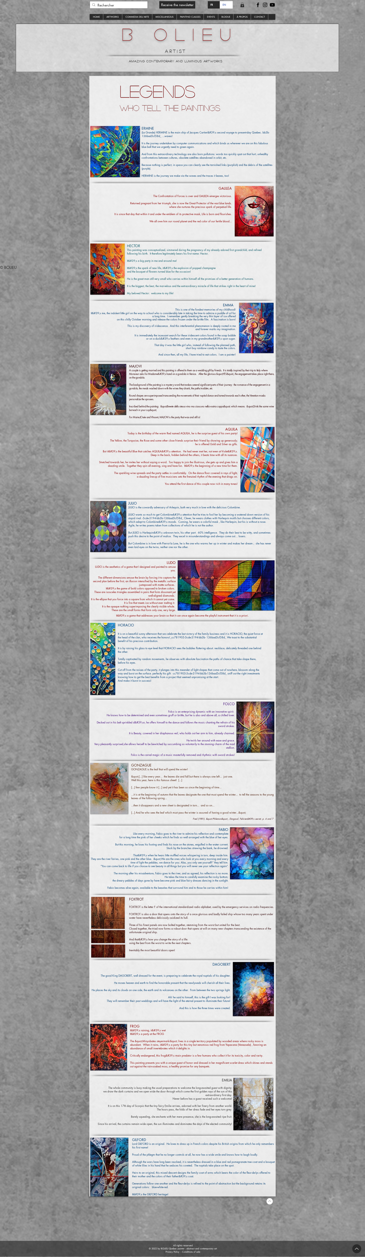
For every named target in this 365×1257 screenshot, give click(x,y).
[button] (177, 5)
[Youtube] (272, 5)
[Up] (356, 1248)
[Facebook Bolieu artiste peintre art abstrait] (258, 5)
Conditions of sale (191, 1251)
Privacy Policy (172, 1251)
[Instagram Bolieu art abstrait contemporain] (265, 5)
